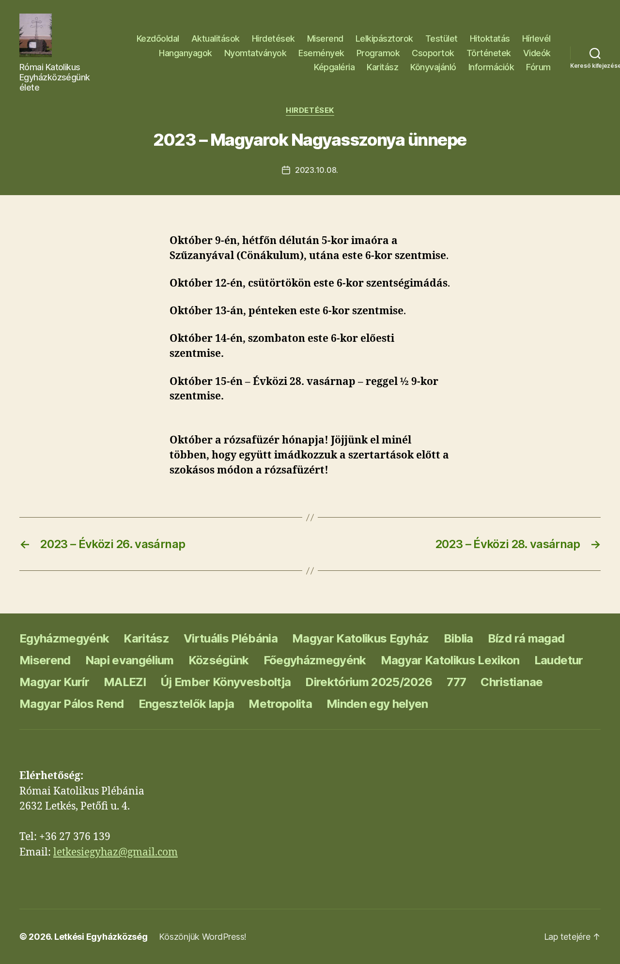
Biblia (458, 638)
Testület (441, 38)
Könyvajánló (433, 67)
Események (321, 53)
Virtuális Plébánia (231, 638)
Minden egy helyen (377, 704)
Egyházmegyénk (64, 638)
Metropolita (280, 704)
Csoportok (433, 53)
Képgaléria (334, 67)
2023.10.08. (316, 170)
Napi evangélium (129, 660)
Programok (378, 53)
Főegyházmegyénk (315, 660)
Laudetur (558, 660)
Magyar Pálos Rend (71, 704)
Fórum (538, 67)
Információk (491, 67)
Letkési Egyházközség (101, 937)
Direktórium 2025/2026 (368, 682)
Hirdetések (273, 38)
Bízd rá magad (526, 638)
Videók (537, 53)
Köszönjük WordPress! (203, 937)
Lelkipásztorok (384, 38)
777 (456, 682)
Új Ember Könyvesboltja (225, 682)
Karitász (382, 67)
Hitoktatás (490, 38)
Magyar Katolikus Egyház (360, 638)
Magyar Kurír (54, 682)
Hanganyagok (185, 53)
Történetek (488, 53)
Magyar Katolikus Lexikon (450, 660)
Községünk (218, 660)
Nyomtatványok (255, 53)
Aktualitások (215, 38)
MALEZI (125, 682)
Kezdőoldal (158, 38)
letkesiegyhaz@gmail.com (115, 852)
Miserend (325, 38)
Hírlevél (536, 38)
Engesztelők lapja (186, 704)
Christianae (511, 682)
